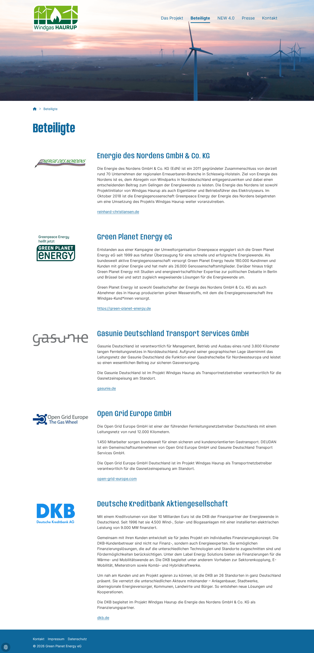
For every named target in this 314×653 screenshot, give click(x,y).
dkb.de (103, 617)
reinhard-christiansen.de (118, 211)
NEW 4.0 (225, 18)
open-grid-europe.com (117, 478)
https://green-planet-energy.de (124, 308)
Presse (248, 18)
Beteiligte (200, 18)
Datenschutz (77, 639)
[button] (304, 643)
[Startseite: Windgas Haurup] (56, 17)
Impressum (56, 639)
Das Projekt (172, 18)
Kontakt (269, 18)
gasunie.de (106, 388)
